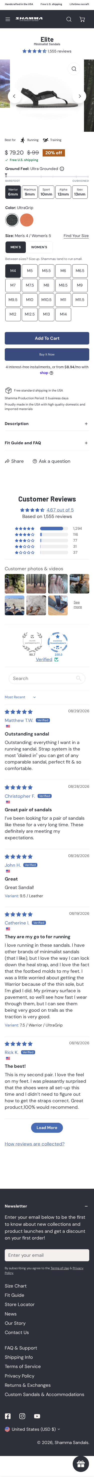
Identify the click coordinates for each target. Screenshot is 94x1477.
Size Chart (16, 1286)
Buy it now (47, 354)
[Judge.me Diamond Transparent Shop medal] (58, 642)
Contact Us (17, 1333)
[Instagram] (22, 1416)
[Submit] (82, 1255)
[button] (82, 19)
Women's (39, 247)
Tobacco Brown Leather (27, 220)
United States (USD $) (34, 1429)
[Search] (69, 19)
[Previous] (15, 96)
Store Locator (20, 1305)
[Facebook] (7, 1416)
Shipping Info (19, 1357)
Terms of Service (23, 1367)
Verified (44, 659)
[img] (19, 712)
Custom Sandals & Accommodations (44, 1395)
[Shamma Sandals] (29, 19)
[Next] (79, 96)
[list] (47, 96)
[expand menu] (8, 19)
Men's (16, 247)
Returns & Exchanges (28, 1385)
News (11, 1314)
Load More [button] (47, 1127)
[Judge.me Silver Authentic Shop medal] (32, 642)
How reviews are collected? (35, 1144)
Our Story (15, 1323)
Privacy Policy (19, 1376)
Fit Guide (14, 1295)
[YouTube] (37, 1416)
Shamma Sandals (71, 1442)
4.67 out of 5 (60, 510)
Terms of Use (60, 1268)
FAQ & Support (21, 1348)
